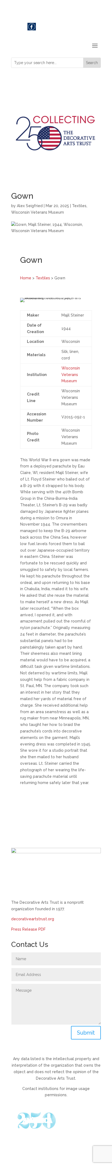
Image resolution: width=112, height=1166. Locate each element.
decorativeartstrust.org (32, 919)
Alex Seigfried (30, 206)
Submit (86, 1032)
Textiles (79, 206)
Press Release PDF (28, 929)
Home (25, 278)
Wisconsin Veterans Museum (37, 212)
